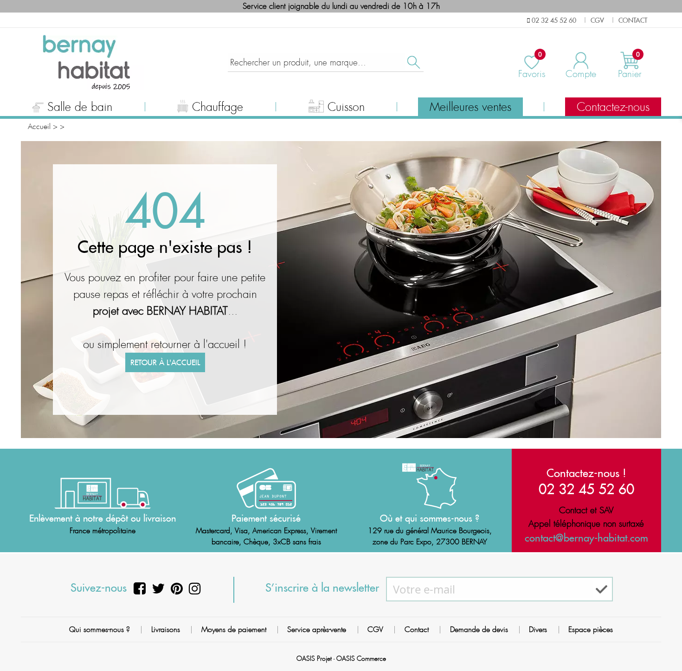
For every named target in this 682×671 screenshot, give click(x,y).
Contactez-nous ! (586, 473)
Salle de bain (79, 107)
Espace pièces (590, 629)
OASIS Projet (314, 658)
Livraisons (165, 629)
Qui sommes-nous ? (99, 629)
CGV (375, 629)
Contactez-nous (613, 107)
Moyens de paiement (233, 629)
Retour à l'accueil (165, 362)
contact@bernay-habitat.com (586, 537)
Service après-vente (316, 629)
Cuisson (346, 107)
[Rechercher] (413, 62)
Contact (417, 629)
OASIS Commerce (361, 658)
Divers (538, 629)
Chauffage (217, 107)
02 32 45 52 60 (586, 489)
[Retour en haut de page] (663, 643)
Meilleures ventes (470, 107)
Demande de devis (479, 629)
